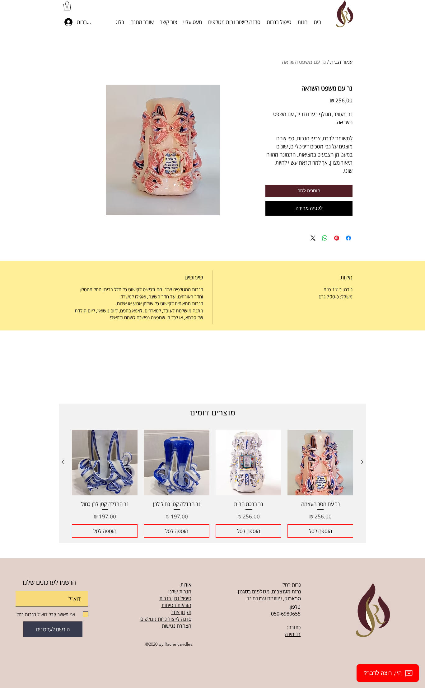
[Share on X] (313, 238)
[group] (212, 483)
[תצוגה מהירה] (320, 462)
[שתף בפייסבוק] (348, 238)
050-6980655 (286, 613)
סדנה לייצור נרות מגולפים (165, 618)
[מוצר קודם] (362, 462)
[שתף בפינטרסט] (336, 238)
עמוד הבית (341, 62)
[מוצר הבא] (63, 462)
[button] (67, 6)
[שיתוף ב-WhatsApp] (325, 238)
